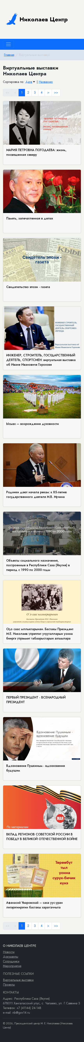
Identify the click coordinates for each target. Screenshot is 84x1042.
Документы (10, 956)
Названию (46, 82)
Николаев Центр (44, 19)
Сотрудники (11, 961)
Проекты (9, 984)
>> (56, 92)
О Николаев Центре (19, 946)
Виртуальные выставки (18, 980)
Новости (8, 952)
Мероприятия (12, 966)
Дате (28, 82)
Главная (9, 55)
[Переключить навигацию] (8, 44)
